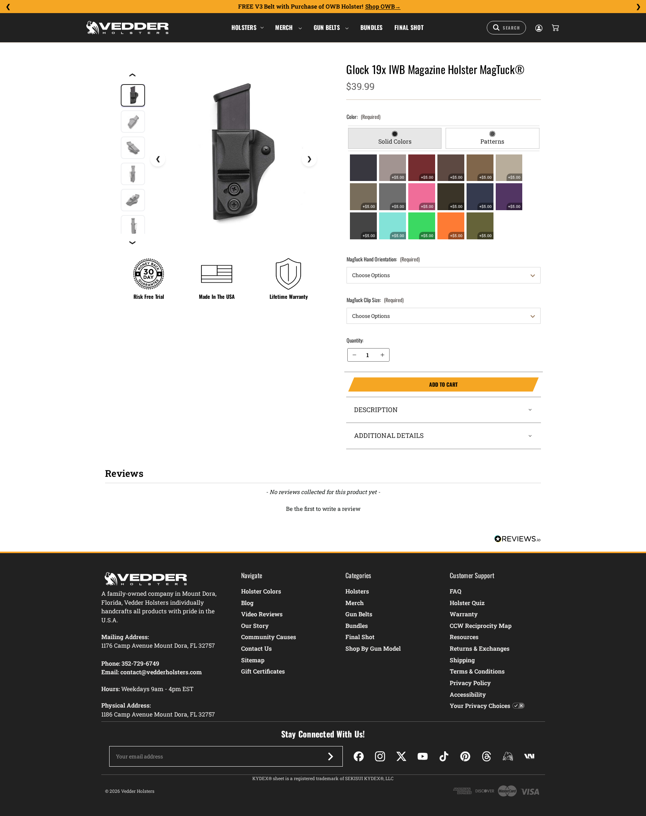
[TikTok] (444, 756)
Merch (285, 27)
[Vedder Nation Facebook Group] (529, 756)
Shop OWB (380, 6)
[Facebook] (359, 756)
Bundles (371, 27)
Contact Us (256, 648)
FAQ (455, 591)
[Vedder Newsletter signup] (330, 756)
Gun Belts (328, 27)
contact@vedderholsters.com (161, 672)
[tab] (395, 138)
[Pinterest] (465, 756)
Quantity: (355, 340)
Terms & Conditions (477, 671)
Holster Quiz (467, 603)
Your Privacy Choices (480, 705)
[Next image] (309, 158)
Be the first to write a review (323, 508)
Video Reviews (262, 614)
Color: (364, 116)
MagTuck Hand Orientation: (383, 259)
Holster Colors (261, 591)
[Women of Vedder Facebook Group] (508, 756)
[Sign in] (538, 27)
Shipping (462, 660)
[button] (323, 508)
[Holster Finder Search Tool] (506, 28)
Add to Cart (403, 384)
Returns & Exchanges (480, 648)
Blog (247, 603)
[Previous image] (157, 158)
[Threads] (487, 756)
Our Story (255, 625)
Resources (464, 637)
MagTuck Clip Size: (375, 300)
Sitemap (252, 660)
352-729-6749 (140, 663)
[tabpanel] (443, 196)
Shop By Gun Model (373, 648)
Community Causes (268, 637)
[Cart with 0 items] (555, 27)
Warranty (464, 614)
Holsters (243, 27)
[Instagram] (380, 756)
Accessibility (468, 694)
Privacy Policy (470, 683)
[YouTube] (423, 756)
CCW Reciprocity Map (480, 625)
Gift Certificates (263, 671)
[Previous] (8, 6)
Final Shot (409, 27)
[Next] (638, 6)
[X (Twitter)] (401, 756)
